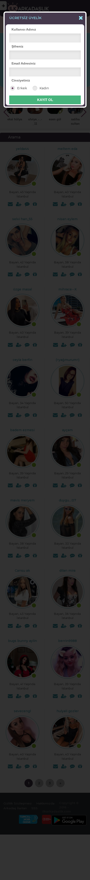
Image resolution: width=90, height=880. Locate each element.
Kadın (44, 88)
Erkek (22, 88)
